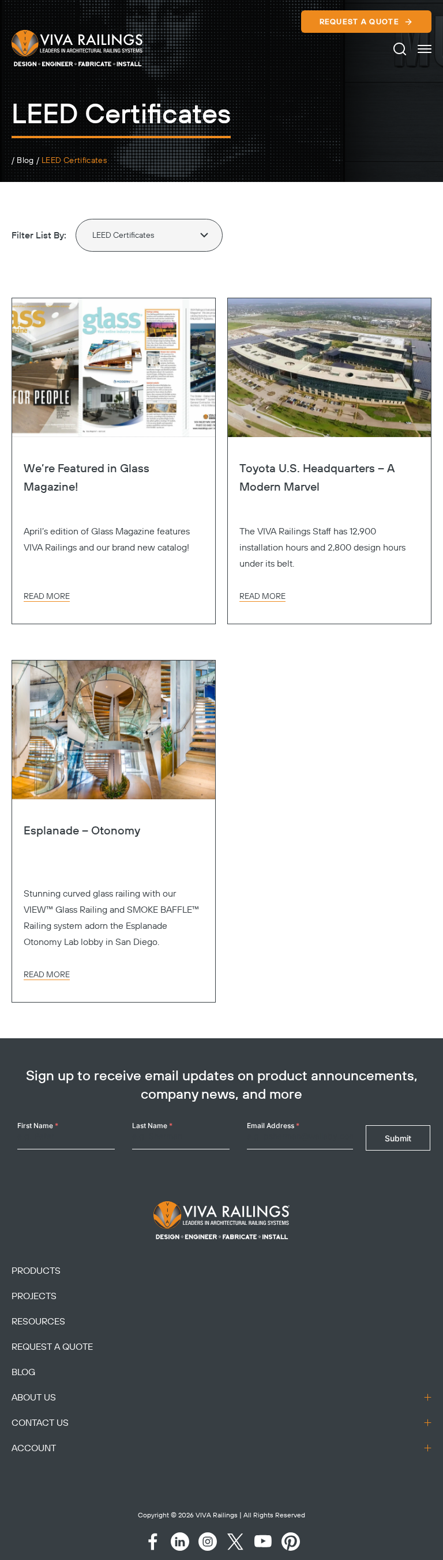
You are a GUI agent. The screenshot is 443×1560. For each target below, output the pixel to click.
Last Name (152, 1125)
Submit (398, 1138)
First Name (37, 1125)
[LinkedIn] (180, 1541)
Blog (25, 161)
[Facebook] (152, 1541)
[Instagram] (207, 1541)
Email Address (273, 1125)
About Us (34, 1397)
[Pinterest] (290, 1541)
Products (36, 1271)
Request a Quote (360, 21)
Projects (34, 1296)
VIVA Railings (217, 1515)
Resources (38, 1321)
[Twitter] (235, 1541)
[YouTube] (263, 1541)
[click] (424, 49)
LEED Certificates (74, 161)
